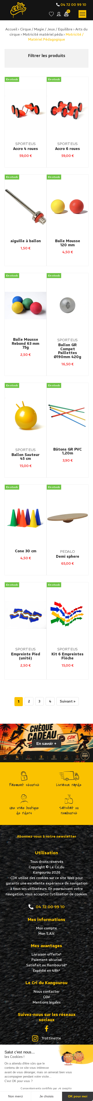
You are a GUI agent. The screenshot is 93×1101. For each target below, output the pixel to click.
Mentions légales (46, 1002)
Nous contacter (47, 991)
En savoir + (46, 743)
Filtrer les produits (46, 55)
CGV (46, 997)
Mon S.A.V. (46, 933)
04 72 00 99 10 (73, 4)
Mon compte (46, 928)
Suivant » (67, 701)
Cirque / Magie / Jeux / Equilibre (46, 29)
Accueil (11, 29)
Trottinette (50, 1038)
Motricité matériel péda (43, 34)
